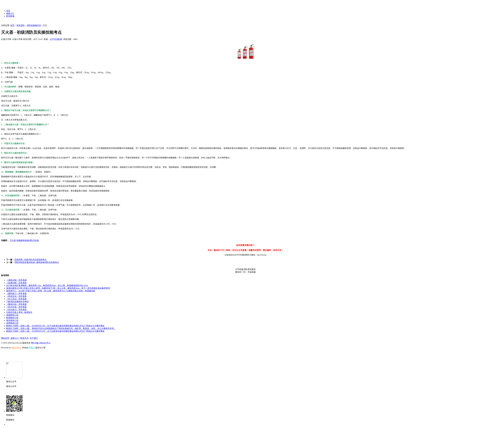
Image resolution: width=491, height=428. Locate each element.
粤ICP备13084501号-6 (40, 343)
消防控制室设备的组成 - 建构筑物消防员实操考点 (36, 262)
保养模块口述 (12, 323)
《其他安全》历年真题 (16, 296)
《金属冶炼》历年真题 (16, 283)
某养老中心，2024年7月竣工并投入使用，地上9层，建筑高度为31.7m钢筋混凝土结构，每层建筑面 (50, 291)
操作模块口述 (12, 320)
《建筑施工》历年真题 (16, 293)
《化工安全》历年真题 (16, 299)
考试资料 (20, 25)
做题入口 (10, 13)
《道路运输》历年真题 (16, 280)
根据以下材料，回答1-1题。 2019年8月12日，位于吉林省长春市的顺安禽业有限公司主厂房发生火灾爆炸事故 (55, 331)
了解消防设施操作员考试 (17, 301)
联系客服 (10, 16)
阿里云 (31, 348)
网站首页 (5, 338)
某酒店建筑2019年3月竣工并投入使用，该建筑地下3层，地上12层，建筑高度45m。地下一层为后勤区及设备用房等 (58, 288)
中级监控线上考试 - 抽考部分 (19, 312)
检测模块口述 (12, 318)
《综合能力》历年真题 (16, 310)
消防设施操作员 (34, 25)
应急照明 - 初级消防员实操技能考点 (30, 260)
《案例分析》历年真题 (16, 304)
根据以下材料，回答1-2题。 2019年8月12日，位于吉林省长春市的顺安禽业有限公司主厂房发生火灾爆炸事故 (55, 326)
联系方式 (24, 338)
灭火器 (13, 240)
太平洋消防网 (56, 39)
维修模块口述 (12, 315)
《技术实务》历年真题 (16, 307)
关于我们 (34, 338)
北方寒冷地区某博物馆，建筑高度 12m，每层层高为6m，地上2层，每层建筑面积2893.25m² (47, 285)
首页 (8, 11)
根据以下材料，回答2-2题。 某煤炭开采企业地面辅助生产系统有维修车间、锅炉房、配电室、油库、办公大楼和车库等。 (61, 328)
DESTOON (16, 348)
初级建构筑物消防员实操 (27, 240)
